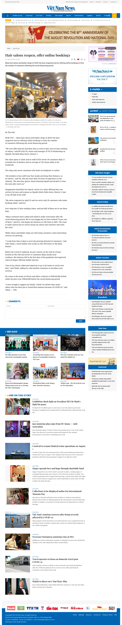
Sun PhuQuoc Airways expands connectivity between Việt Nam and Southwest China (102, 304)
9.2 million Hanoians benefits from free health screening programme (102, 207)
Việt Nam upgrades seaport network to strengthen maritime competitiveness (103, 335)
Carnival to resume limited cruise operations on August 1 (58, 447)
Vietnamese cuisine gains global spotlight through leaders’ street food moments (103, 381)
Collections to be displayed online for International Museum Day (56, 492)
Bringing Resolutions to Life (23, 20)
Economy (29, 15)
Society (48, 15)
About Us (105, 2)
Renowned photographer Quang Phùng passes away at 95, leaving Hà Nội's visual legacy (16, 385)
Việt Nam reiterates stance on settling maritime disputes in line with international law (103, 342)
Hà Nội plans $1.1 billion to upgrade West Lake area (102, 220)
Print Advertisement (98, 99)
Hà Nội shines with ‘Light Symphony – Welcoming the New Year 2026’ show (103, 213)
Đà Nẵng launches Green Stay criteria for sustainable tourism (16, 356)
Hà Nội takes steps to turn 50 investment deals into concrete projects (101, 237)
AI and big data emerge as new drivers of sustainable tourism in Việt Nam (44, 357)
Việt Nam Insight (10, 23)
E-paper (95, 89)
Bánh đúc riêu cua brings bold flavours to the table (101, 387)
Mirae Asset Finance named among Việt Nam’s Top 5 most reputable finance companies (102, 311)
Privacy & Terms (107, 615)
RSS (115, 615)
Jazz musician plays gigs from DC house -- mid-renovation (55, 425)
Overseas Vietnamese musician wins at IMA (53, 536)
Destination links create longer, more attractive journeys (44, 384)
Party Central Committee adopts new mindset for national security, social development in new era (103, 184)
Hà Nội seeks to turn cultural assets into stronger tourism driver (102, 263)
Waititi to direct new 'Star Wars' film (49, 581)
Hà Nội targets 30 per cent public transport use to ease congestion (102, 268)
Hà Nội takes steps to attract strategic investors (103, 249)
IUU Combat (21, 23)
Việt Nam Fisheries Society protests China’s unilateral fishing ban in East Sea (103, 349)
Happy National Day (49, 23)
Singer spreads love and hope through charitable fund (58, 468)
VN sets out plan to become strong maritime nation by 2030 (102, 178)
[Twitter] (75, 59)
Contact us (97, 615)
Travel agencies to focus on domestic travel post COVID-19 (55, 560)
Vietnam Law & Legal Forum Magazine (77, 2)
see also (12, 331)
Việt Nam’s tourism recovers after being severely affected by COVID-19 (55, 516)
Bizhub (92, 2)
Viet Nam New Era (39, 20)
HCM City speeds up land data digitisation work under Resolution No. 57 (107, 118)
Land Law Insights (72, 20)
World (98, 15)
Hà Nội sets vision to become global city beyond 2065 (102, 273)
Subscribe (95, 97)
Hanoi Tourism (85, 20)
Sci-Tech (39, 15)
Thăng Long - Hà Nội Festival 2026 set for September (73, 384)
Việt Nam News (61, 8)
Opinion (89, 15)
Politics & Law (17, 15)
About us (89, 615)
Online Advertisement (98, 102)
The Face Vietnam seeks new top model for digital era (72, 356)
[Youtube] (78, 59)
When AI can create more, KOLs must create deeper (108, 161)
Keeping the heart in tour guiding (108, 150)
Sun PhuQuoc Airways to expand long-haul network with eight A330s (103, 317)
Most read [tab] (108, 111)
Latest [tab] (94, 111)
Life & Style (58, 15)
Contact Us (113, 2)
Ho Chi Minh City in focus (100, 20)
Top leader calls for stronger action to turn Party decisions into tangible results (103, 192)
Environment (79, 15)
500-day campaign (34, 23)
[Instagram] (81, 59)
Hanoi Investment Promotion (56, 20)
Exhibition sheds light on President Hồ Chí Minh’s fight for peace (56, 403)
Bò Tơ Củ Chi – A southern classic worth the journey (108, 128)
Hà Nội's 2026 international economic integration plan (103, 244)
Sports (68, 15)
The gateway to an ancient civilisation (108, 139)
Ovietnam (98, 2)
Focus (8, 20)
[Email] (84, 59)
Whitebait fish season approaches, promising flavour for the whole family (102, 373)
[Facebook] (71, 59)
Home (8, 48)
